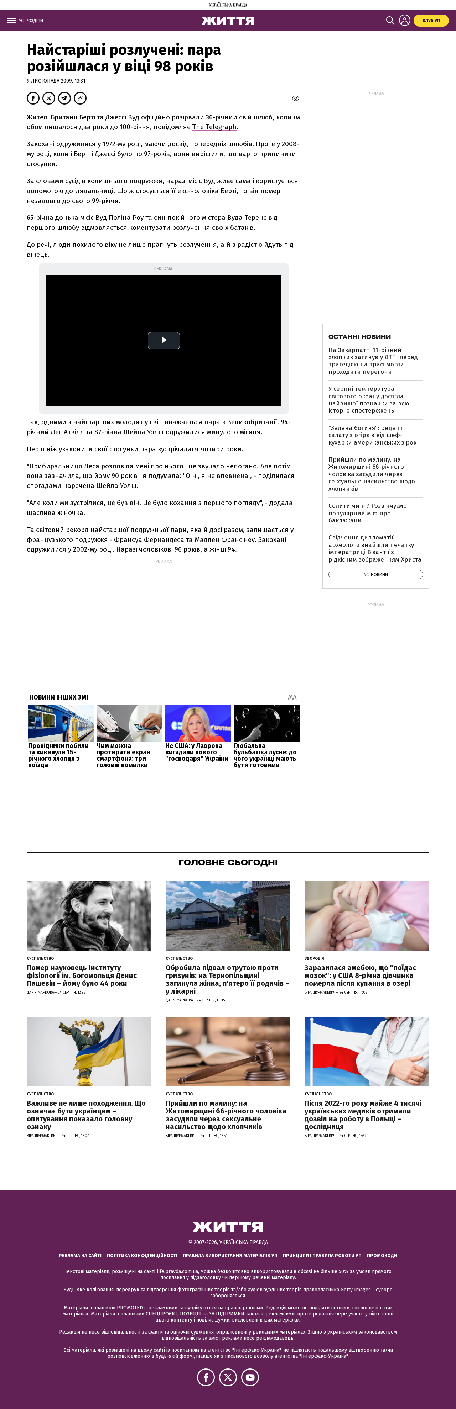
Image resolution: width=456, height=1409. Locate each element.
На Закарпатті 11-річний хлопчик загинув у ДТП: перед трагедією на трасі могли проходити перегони (373, 361)
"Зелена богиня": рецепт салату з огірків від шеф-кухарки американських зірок (372, 435)
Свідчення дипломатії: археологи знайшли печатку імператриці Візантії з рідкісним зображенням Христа (374, 548)
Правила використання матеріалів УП (230, 1255)
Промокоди (382, 1255)
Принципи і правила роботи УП (322, 1255)
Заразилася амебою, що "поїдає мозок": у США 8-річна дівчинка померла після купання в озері (360, 975)
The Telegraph (214, 127)
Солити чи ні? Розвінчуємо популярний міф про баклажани (367, 513)
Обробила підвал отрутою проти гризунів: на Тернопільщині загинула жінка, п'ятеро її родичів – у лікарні (228, 979)
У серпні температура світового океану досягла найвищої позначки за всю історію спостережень (368, 399)
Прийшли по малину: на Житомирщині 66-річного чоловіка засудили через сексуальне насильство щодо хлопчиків (371, 474)
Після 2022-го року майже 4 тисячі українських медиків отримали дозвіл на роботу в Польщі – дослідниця (363, 1115)
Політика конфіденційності (142, 1255)
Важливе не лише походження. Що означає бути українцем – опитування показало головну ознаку (86, 1115)
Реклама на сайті (80, 1255)
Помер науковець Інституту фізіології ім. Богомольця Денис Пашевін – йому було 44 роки (82, 975)
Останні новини (359, 337)
